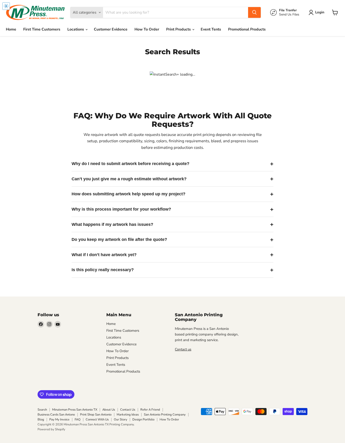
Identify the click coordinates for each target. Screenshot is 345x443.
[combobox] (175, 12)
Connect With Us (97, 419)
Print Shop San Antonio (95, 414)
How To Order (146, 29)
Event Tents (211, 29)
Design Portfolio (143, 419)
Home (11, 29)
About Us (108, 410)
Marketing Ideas (128, 414)
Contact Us (127, 410)
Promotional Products (247, 29)
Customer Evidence (110, 29)
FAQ (77, 419)
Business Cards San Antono (56, 414)
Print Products (179, 29)
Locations (76, 29)
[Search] (254, 12)
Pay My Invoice (59, 419)
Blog (41, 419)
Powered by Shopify (51, 429)
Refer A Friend (150, 410)
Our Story (120, 419)
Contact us (183, 349)
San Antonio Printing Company (165, 414)
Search (42, 410)
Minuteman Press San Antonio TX (74, 410)
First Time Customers (41, 29)
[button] (317, 12)
